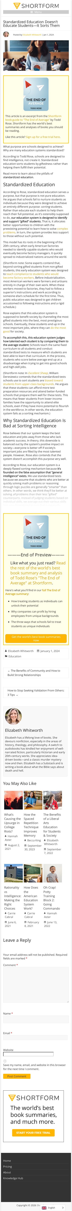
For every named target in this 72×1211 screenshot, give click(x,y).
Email (7, 1033)
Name (8, 1013)
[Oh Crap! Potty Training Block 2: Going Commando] (52, 865)
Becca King (34, 840)
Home (7, 1161)
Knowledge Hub (13, 1178)
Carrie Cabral (10, 915)
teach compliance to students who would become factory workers (30, 275)
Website (8, 1050)
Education (15, 656)
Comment (10, 965)
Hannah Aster (11, 838)
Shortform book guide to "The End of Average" (33, 118)
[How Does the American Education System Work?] (33, 865)
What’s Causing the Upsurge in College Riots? (12, 822)
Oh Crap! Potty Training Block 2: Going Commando (51, 897)
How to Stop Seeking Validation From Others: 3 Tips (36, 693)
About (7, 1172)
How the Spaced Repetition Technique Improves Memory (31, 824)
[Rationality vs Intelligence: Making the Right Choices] (13, 865)
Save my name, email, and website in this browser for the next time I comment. (34, 1067)
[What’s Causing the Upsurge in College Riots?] (13, 792)
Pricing (7, 1166)
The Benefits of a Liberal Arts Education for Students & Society (52, 824)
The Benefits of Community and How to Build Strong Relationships (34, 673)
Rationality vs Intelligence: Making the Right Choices (12, 897)
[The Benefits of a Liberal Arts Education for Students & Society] (52, 792)
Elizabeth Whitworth (32, 34)
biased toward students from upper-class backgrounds (33, 382)
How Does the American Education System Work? (31, 897)
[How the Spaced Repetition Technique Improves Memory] (33, 792)
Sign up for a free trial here (43, 137)
